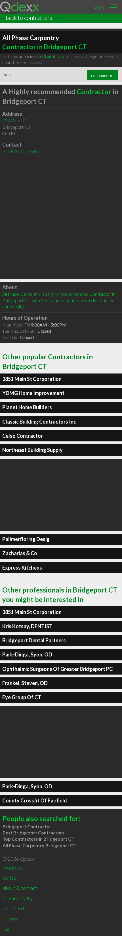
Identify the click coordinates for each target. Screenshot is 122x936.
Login (99, 7)
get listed (13, 908)
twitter (10, 878)
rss (6, 929)
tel (20, 151)
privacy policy (18, 898)
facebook (13, 867)
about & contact (20, 888)
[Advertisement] (61, 218)
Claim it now (53, 56)
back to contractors (29, 17)
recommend (102, 75)
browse (11, 918)
